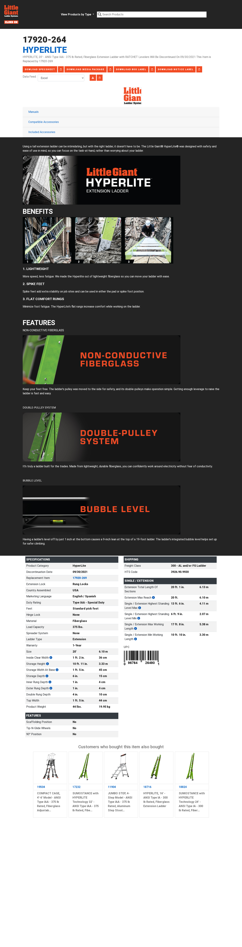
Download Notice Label (175, 69)
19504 (41, 787)
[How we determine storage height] (47, 664)
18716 (147, 787)
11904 (112, 787)
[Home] (11, 14)
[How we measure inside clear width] (50, 657)
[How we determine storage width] (57, 670)
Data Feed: (30, 76)
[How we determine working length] (135, 628)
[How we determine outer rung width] (50, 688)
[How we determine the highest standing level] (139, 608)
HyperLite (45, 50)
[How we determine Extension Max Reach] (153, 597)
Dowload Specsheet (40, 69)
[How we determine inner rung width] (50, 682)
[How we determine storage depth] (47, 676)
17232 (76, 787)
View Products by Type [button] (76, 14)
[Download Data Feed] (93, 78)
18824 (183, 787)
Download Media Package (86, 69)
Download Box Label (131, 69)
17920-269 (80, 578)
